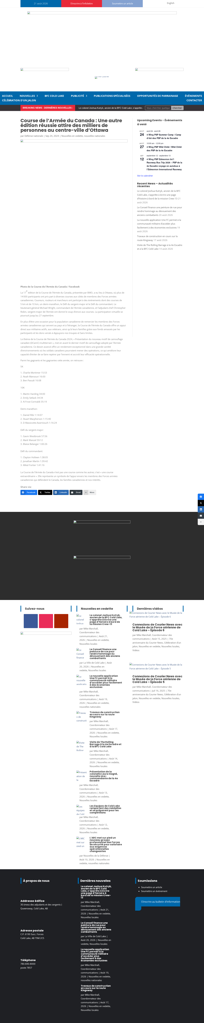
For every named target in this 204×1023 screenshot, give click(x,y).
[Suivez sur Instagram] (153, 3)
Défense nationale (33, 135)
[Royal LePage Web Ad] (102, 13)
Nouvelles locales (88, 643)
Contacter (194, 100)
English (170, 2)
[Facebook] (201, 497)
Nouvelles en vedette (72, 135)
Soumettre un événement (154, 891)
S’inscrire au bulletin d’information (160, 901)
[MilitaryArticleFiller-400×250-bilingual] (102, 522)
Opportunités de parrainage (157, 96)
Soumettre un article (122, 3)
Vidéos (135, 650)
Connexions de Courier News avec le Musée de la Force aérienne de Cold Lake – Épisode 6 (157, 627)
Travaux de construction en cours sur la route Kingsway (104, 714)
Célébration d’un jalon (19, 100)
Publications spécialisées (112, 96)
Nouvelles (27, 96)
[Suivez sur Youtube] (160, 3)
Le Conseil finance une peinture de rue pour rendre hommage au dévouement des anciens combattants (159, 211)
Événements (193, 96)
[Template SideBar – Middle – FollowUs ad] (102, 557)
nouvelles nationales (94, 135)
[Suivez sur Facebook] (146, 3)
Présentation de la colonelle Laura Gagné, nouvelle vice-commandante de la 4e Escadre (104, 776)
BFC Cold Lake (54, 96)
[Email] (201, 515)
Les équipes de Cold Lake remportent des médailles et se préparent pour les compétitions (105, 809)
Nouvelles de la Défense (95, 855)
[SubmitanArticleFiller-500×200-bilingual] (159, 70)
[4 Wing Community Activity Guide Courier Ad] (44, 70)
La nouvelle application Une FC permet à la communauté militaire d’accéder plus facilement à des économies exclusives (159, 223)
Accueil (7, 96)
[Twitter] (201, 503)
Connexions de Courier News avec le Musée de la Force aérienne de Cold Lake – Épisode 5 (157, 679)
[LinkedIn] (201, 509)
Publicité (77, 96)
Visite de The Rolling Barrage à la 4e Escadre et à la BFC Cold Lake (105, 744)
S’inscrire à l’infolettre (81, 3)
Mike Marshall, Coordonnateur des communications (89, 632)
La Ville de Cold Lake (94, 662)
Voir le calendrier (145, 175)
